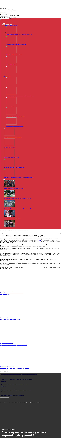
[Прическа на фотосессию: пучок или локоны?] (9, 155)
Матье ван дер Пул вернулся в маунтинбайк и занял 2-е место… (14, 188)
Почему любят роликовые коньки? (52, 267)
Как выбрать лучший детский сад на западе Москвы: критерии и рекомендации (19, 34)
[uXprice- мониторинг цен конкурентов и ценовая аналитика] (9, 165)
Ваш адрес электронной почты (14, 15)
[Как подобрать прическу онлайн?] (9, 145)
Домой (1, 230)
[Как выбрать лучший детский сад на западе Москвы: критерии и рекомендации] (11, 32)
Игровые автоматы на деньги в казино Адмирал (11, 267)
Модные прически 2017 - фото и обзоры (8, 230)
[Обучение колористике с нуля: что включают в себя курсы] (11, 114)
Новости (3, 179)
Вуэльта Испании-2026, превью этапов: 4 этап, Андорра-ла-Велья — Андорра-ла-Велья (18, 208)
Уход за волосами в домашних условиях (10, 25)
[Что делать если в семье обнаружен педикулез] (11, 52)
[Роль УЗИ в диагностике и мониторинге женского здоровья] (11, 42)
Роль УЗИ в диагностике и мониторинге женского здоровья (16, 44)
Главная (3, 23)
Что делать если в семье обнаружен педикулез (13, 54)
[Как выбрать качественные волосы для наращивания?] (9, 135)
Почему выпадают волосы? (10, 64)
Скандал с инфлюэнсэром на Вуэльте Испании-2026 (12, 218)
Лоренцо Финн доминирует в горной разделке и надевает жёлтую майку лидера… (17, 198)
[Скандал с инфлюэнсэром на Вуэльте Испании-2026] (9, 216)
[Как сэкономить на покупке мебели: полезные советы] (11, 124)
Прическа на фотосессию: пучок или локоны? (11, 157)
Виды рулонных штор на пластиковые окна (13, 85)
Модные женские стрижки (7, 24)
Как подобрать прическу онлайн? (9, 147)
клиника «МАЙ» (39, 240)
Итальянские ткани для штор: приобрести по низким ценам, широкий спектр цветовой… (18, 177)
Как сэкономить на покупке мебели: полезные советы (14, 126)
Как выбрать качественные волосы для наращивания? (13, 137)
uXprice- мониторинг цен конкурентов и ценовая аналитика (14, 167)
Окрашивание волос (7, 76)
